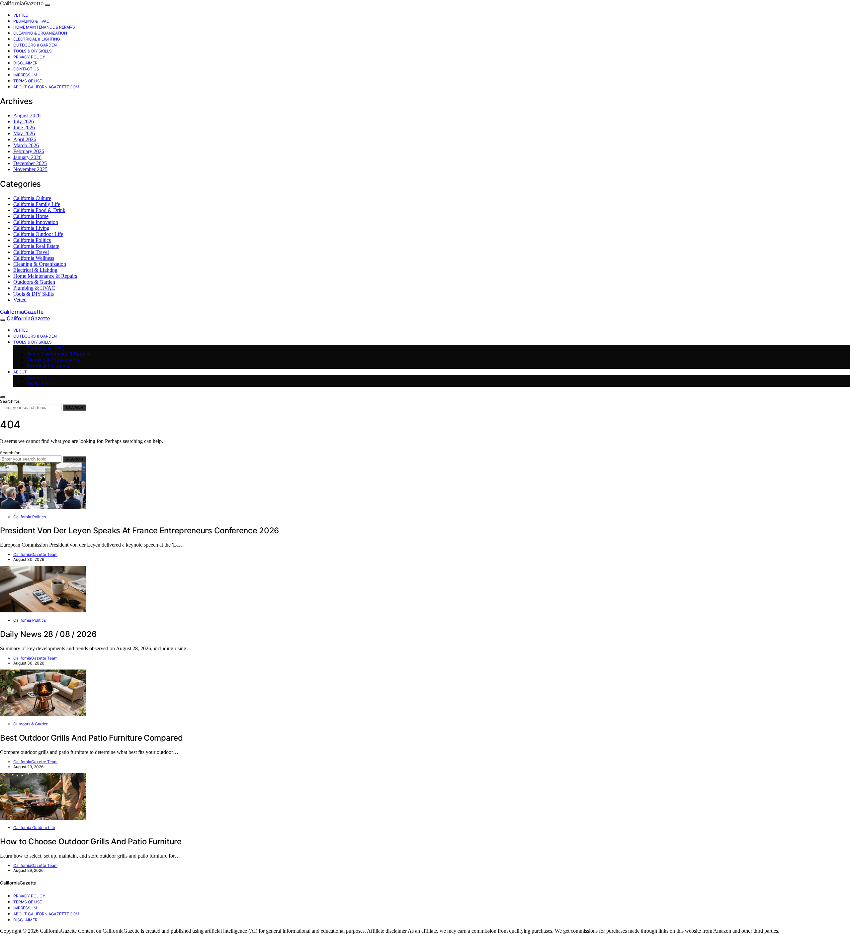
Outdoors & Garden (34, 45)
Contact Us (26, 68)
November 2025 (30, 169)
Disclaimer (25, 62)
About (20, 371)
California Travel (31, 252)
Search (74, 407)
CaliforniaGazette (21, 3)
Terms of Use (27, 80)
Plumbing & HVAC (31, 21)
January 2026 (27, 157)
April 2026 (24, 139)
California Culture (32, 198)
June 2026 (24, 127)
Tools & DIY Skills (32, 51)
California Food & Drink (39, 210)
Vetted (21, 15)
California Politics (32, 240)
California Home (30, 216)
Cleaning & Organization (40, 33)
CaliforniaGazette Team (35, 554)
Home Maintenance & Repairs (44, 27)
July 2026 (23, 121)
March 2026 (26, 145)
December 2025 (30, 163)
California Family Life (36, 204)
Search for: (10, 401)
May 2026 (24, 133)
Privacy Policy (29, 56)
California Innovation (35, 222)
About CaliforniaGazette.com (46, 86)
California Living (31, 228)
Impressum (25, 74)
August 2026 (27, 115)
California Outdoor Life (38, 234)
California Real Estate (36, 246)
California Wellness (33, 258)
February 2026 (28, 151)
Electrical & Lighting (36, 39)
